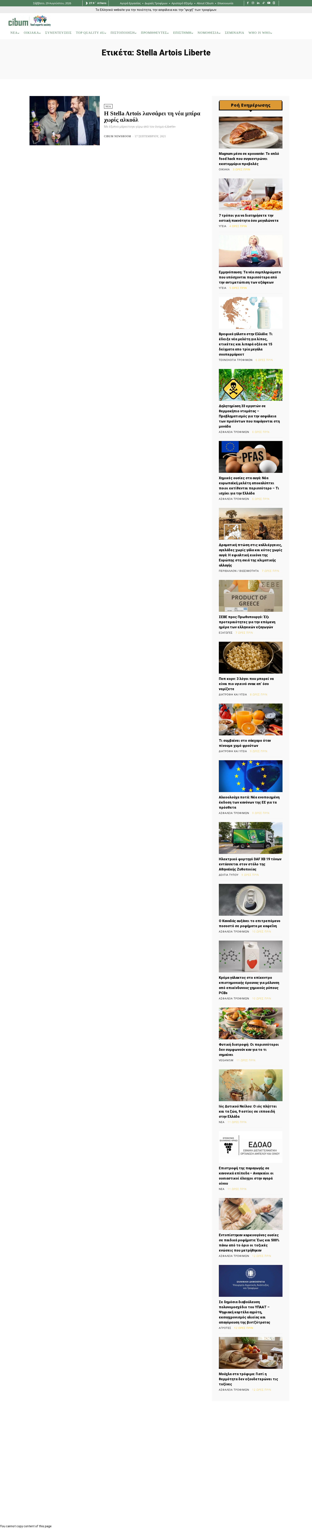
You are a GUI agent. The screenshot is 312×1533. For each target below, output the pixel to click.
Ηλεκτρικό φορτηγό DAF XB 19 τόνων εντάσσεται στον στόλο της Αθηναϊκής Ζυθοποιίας (250, 864)
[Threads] (274, 3)
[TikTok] (263, 3)
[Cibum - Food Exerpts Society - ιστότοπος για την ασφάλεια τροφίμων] (29, 20)
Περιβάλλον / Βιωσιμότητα (239, 571)
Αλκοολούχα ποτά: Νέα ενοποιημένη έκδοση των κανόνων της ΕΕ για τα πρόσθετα (249, 802)
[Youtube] (268, 3)
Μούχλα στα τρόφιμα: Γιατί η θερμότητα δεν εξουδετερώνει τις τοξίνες (248, 1379)
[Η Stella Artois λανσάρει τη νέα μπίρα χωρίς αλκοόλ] (65, 120)
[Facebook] (247, 3)
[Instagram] (253, 3)
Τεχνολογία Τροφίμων (236, 360)
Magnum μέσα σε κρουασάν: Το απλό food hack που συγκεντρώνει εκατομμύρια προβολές (249, 159)
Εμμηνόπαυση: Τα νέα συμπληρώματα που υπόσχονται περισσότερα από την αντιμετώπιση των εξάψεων (250, 277)
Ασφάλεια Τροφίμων (234, 432)
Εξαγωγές (226, 633)
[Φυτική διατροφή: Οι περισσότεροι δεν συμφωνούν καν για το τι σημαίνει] (250, 1023)
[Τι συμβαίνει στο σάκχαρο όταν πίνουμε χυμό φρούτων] (250, 719)
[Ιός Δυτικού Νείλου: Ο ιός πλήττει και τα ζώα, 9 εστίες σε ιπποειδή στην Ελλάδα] (250, 1085)
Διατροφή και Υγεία (233, 694)
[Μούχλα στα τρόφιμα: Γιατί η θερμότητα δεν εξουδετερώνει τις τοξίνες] (250, 1353)
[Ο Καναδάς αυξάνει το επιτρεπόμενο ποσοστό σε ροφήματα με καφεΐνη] (250, 900)
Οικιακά (224, 169)
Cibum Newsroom (117, 136)
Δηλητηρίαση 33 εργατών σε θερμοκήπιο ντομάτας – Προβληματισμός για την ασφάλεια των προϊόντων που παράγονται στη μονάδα (249, 416)
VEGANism (226, 1060)
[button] (298, 33)
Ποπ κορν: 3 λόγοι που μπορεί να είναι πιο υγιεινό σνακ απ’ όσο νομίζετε (246, 684)
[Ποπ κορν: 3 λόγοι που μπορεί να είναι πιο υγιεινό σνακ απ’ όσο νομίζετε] (250, 658)
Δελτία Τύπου (229, 875)
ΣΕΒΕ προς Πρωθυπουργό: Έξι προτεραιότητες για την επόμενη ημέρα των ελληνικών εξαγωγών (247, 622)
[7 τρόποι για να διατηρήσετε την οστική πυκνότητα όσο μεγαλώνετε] (250, 194)
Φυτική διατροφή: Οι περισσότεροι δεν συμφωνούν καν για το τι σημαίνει (249, 1050)
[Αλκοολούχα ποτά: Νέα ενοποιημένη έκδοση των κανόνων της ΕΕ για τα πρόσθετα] (250, 776)
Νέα (108, 106)
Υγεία (222, 226)
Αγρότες (225, 1328)
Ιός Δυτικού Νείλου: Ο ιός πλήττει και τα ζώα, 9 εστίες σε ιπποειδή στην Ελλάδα (248, 1111)
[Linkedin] (258, 3)
